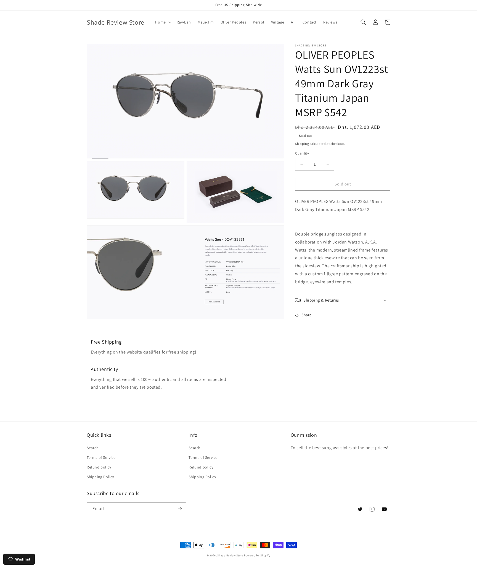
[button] (162, 22)
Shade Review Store (230, 555)
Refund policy (99, 467)
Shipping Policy (100, 476)
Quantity (302, 153)
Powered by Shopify (257, 555)
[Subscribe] (180, 508)
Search (93, 447)
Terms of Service (101, 457)
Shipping (302, 144)
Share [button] (306, 314)
